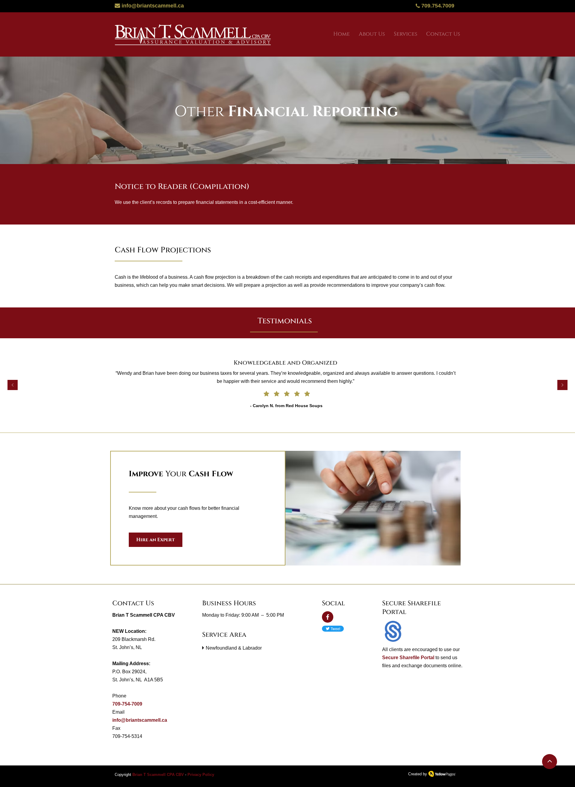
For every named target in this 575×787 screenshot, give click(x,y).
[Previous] (12, 385)
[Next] (562, 385)
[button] (405, 34)
